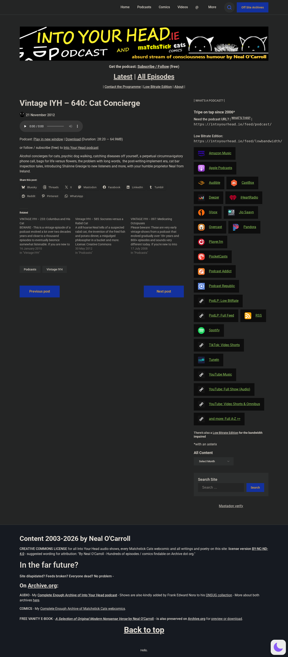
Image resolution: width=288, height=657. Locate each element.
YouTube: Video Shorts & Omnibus (234, 404)
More (212, 7)
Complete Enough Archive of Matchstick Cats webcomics (82, 609)
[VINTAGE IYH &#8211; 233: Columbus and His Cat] (47, 236)
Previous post (39, 291)
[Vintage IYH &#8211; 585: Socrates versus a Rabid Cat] (103, 236)
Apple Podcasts (220, 168)
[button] (278, 647)
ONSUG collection (219, 595)
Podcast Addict (220, 271)
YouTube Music (220, 374)
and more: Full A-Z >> (224, 419)
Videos (183, 7)
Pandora (250, 227)
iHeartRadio (249, 197)
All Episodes (155, 77)
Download (73, 139)
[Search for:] (222, 487)
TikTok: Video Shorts (224, 345)
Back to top (144, 629)
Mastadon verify (231, 506)
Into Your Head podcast (81, 148)
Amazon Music (220, 153)
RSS (259, 315)
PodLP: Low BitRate (223, 301)
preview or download (226, 619)
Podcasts (144, 7)
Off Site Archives (252, 7)
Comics (164, 7)
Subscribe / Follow (153, 66)
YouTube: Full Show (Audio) (229, 389)
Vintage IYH (55, 269)
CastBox (248, 183)
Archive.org (42, 585)
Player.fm (216, 242)
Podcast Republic (222, 286)
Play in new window (48, 139)
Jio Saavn (246, 212)
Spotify (214, 330)
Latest (123, 77)
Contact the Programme (123, 87)
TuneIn (214, 360)
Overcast (215, 227)
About (178, 87)
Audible (214, 183)
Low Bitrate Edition (157, 87)
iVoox (213, 212)
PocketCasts (218, 256)
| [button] (209, 100)
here (36, 600)
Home (125, 7)
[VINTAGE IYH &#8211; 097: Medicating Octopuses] (158, 236)
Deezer (214, 197)
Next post (164, 291)
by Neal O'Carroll (141, 619)
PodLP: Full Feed (221, 315)
